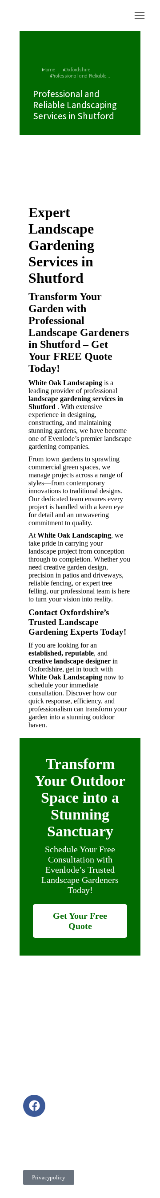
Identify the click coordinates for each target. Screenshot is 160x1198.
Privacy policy (48, 1177)
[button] (139, 15)
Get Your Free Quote (80, 921)
